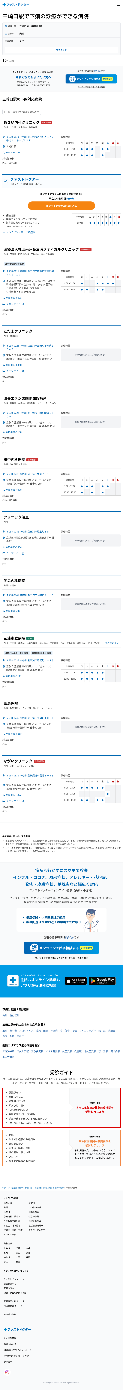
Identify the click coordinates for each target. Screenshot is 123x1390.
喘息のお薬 (33, 1216)
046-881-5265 (14, 733)
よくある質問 (10, 1338)
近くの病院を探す (15, 1188)
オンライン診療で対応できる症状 (91, 86)
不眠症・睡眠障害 (12, 1225)
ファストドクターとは (14, 1279)
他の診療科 (110, 642)
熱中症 (102, 1030)
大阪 (18, 1257)
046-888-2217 (14, 152)
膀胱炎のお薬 (34, 1220)
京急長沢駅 (37, 1051)
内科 (4, 1015)
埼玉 (6, 1261)
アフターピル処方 (36, 1229)
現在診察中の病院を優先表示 (23, 111)
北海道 (7, 1248)
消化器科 (14, 1015)
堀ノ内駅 (115, 1051)
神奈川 (7, 1257)
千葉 (18, 1248)
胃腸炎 (54, 1030)
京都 (28, 1248)
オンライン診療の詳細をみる (61, 205)
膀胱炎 (111, 1030)
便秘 (67, 1030)
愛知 (18, 1252)
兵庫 (18, 1261)
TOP (4, 1188)
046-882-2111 (14, 676)
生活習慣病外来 (35, 1225)
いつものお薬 (34, 1207)
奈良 (28, 1252)
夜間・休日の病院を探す (15, 1292)
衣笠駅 (78, 1051)
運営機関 (8, 1362)
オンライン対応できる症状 (20, 232)
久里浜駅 (67, 1051)
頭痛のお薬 (33, 1211)
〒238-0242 (30, 718)
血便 (4, 1036)
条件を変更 (61, 49)
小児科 (7, 1211)
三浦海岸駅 (8, 1051)
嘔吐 (74, 1030)
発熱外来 (8, 1202)
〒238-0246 (27, 531)
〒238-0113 (30, 138)
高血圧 (20, 1036)
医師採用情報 (10, 1314)
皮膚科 (31, 1202)
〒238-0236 (28, 474)
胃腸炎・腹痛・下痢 (13, 1229)
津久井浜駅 (23, 1051)
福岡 (28, 1257)
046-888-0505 (14, 297)
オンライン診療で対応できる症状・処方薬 (55, 957)
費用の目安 (82, 957)
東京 (6, 1252)
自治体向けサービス (13, 1305)
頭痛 (45, 1030)
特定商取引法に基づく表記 (16, 1356)
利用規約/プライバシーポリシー (19, 1350)
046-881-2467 (14, 611)
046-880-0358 (14, 365)
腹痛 (38, 1030)
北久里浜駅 (90, 1051)
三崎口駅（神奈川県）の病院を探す (49, 1188)
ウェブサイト (13, 303)
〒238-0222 (30, 660)
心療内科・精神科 (12, 1216)
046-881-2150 (14, 432)
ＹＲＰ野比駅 (53, 1051)
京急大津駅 (8, 1057)
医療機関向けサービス (14, 1301)
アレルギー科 (10, 1234)
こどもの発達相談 (12, 1220)
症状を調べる (10, 1283)
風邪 (4, 1030)
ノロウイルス (26, 1030)
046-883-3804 (14, 547)
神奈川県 (28, 1188)
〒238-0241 (30, 595)
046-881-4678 (14, 489)
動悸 (12, 1036)
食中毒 (13, 1030)
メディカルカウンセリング (16, 1270)
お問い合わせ (10, 1344)
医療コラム (9, 1288)
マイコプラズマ (87, 1030)
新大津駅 (103, 1051)
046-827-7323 (14, 794)
